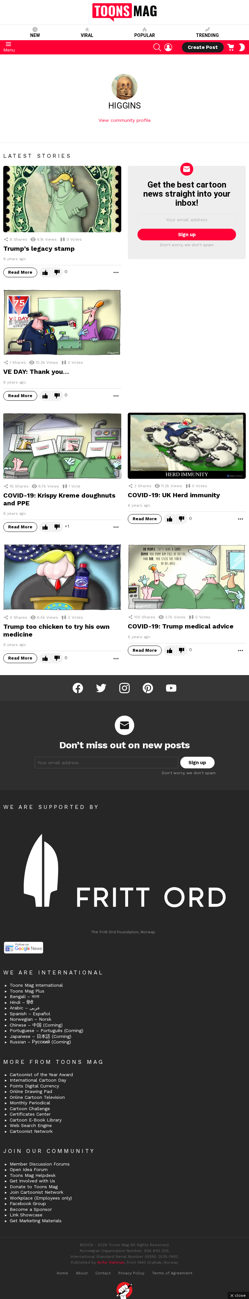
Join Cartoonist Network (36, 1192)
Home (62, 1273)
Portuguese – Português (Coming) (46, 1030)
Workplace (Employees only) (41, 1198)
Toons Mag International (36, 985)
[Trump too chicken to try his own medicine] (62, 577)
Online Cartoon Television (37, 1097)
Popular (144, 35)
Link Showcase (26, 1214)
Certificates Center (30, 1114)
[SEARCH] (157, 47)
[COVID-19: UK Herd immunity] (187, 446)
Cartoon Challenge (30, 1108)
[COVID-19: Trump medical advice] (187, 577)
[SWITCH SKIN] (242, 47)
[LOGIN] (168, 47)
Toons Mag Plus (27, 991)
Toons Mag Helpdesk (32, 1175)
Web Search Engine (31, 1125)
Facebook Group (28, 1203)
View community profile (125, 120)
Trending (207, 35)
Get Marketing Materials (36, 1220)
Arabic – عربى (25, 1007)
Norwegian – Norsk (30, 1019)
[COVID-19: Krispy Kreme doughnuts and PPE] (62, 446)
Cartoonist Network (31, 1131)
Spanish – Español (30, 1013)
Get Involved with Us (32, 1180)
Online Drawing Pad (31, 1091)
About (82, 1273)
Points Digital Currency (34, 1085)
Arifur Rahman (110, 1262)
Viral (87, 35)
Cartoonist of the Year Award (41, 1074)
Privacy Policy (131, 1273)
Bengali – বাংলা (24, 996)
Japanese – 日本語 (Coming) (40, 1036)
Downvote (57, 272)
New (35, 35)
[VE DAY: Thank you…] (62, 322)
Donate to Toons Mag (34, 1186)
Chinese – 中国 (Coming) (36, 1025)
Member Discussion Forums (40, 1164)
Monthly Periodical (30, 1102)
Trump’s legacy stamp (39, 248)
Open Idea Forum (29, 1169)
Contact (103, 1273)
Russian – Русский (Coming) (40, 1041)
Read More (20, 272)
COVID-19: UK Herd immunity (174, 495)
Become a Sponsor (31, 1209)
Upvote (45, 272)
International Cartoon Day (38, 1080)
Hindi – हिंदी (21, 1002)
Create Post (203, 47)
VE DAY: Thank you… (36, 371)
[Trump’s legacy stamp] (62, 199)
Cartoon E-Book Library (36, 1119)
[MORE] (116, 272)
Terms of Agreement (172, 1273)
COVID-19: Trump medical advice (180, 626)
